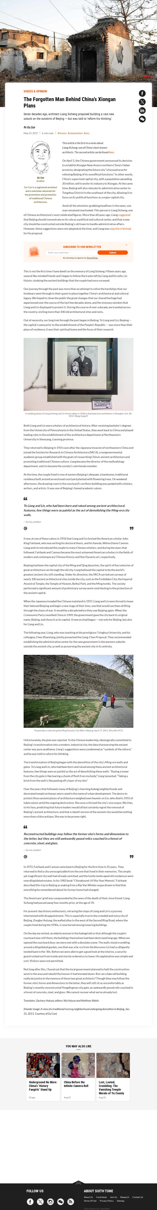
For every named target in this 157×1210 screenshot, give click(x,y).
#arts (86, 133)
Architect (40, 181)
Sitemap (120, 1201)
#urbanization (75, 133)
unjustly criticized (120, 228)
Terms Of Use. (92, 258)
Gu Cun (31, 127)
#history (62, 133)
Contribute (101, 1197)
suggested (124, 214)
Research (124, 1197)
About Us (88, 1197)
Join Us (113, 1197)
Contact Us (137, 1197)
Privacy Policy (106, 1201)
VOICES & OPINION (35, 91)
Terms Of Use (90, 1201)
